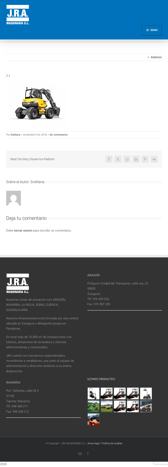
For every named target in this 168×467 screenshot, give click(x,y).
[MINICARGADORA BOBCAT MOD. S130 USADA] (146, 406)
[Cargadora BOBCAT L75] (133, 393)
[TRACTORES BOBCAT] (106, 406)
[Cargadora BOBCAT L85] (120, 393)
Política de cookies (112, 443)
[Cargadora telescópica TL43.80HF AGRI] (93, 419)
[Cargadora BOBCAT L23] (133, 406)
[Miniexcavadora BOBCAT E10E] (93, 393)
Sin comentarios (59, 134)
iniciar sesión (23, 230)
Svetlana (15, 134)
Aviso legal (94, 443)
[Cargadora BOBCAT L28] (120, 406)
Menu (154, 30)
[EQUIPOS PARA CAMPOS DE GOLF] (93, 406)
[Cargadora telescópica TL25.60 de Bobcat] (146, 393)
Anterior (156, 57)
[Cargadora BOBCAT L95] (106, 393)
